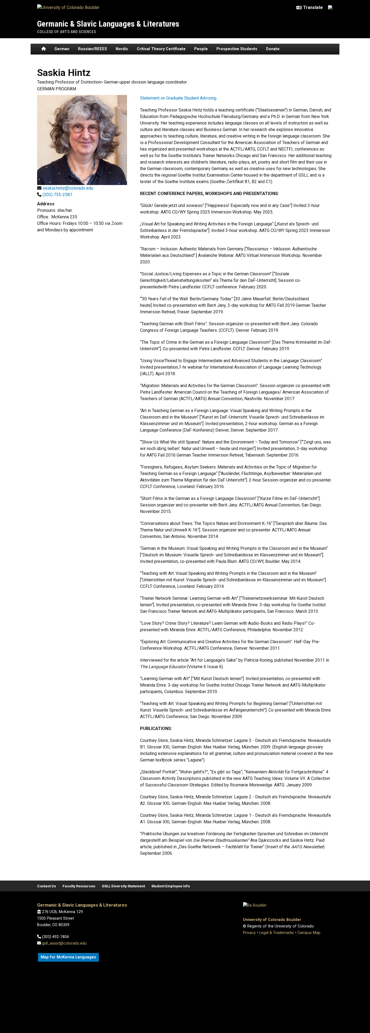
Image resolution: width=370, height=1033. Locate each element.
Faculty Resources (79, 886)
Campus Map (308, 932)
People (201, 49)
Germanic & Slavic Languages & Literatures (108, 23)
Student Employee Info (170, 886)
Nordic (122, 49)
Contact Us (46, 886)
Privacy (249, 932)
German (61, 49)
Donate (273, 49)
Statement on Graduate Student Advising (178, 98)
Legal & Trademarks (276, 932)
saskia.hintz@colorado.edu (68, 188)
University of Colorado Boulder (272, 919)
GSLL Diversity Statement (123, 886)
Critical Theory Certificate (161, 49)
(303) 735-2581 (57, 194)
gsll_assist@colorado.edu (64, 943)
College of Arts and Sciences (66, 31)
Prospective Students (236, 49)
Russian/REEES (92, 49)
